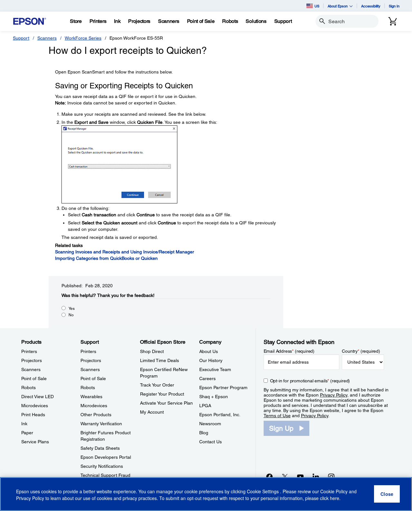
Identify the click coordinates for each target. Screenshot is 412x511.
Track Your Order (157, 385)
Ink (24, 423)
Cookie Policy (334, 491)
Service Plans (35, 441)
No (71, 315)
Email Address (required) (289, 351)
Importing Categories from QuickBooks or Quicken (106, 258)
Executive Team (215, 369)
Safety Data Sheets (100, 448)
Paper (27, 432)
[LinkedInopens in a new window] (316, 476)
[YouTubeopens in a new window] (300, 476)
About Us (208, 351)
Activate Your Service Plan (166, 403)
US (316, 6)
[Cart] (392, 21)
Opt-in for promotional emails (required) (310, 380)
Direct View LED (37, 396)
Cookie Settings (263, 491)
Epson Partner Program (223, 387)
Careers (207, 378)
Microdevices (34, 405)
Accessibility (370, 6)
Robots (28, 387)
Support (21, 38)
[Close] (387, 494)
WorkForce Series (83, 38)
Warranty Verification (101, 423)
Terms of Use (277, 415)
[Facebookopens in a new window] (269, 476)
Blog (203, 432)
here (334, 498)
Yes (72, 308)
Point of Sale (34, 378)
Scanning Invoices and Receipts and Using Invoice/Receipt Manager (124, 251)
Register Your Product (162, 394)
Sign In (394, 6)
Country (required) (361, 351)
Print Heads (33, 414)
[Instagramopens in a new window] (331, 476)
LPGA (205, 405)
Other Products (95, 414)
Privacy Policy (333, 395)
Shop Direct (152, 351)
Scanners (47, 38)
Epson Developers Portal (105, 457)
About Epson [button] (338, 6)
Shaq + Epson (213, 396)
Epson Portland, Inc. (219, 414)
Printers (29, 351)
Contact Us (210, 441)
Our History (210, 360)
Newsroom (210, 423)
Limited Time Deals (159, 360)
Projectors (31, 360)
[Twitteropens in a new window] (285, 476)
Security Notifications (101, 466)
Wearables (91, 396)
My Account (152, 412)
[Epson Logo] (29, 21)
